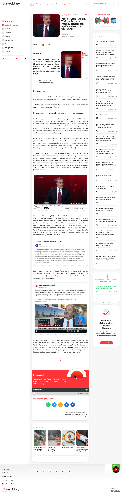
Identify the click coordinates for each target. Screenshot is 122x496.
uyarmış (70, 347)
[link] (15, 21)
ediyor (73, 273)
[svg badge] (116, 468)
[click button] (113, 4)
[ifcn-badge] (108, 468)
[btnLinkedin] (73, 405)
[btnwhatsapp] (48, 405)
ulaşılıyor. (71, 223)
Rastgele (107, 302)
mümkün (51, 278)
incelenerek (37, 133)
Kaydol (106, 343)
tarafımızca (47, 133)
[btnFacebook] (67, 405)
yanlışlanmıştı (57, 133)
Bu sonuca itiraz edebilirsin (76, 381)
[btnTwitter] (54, 405)
